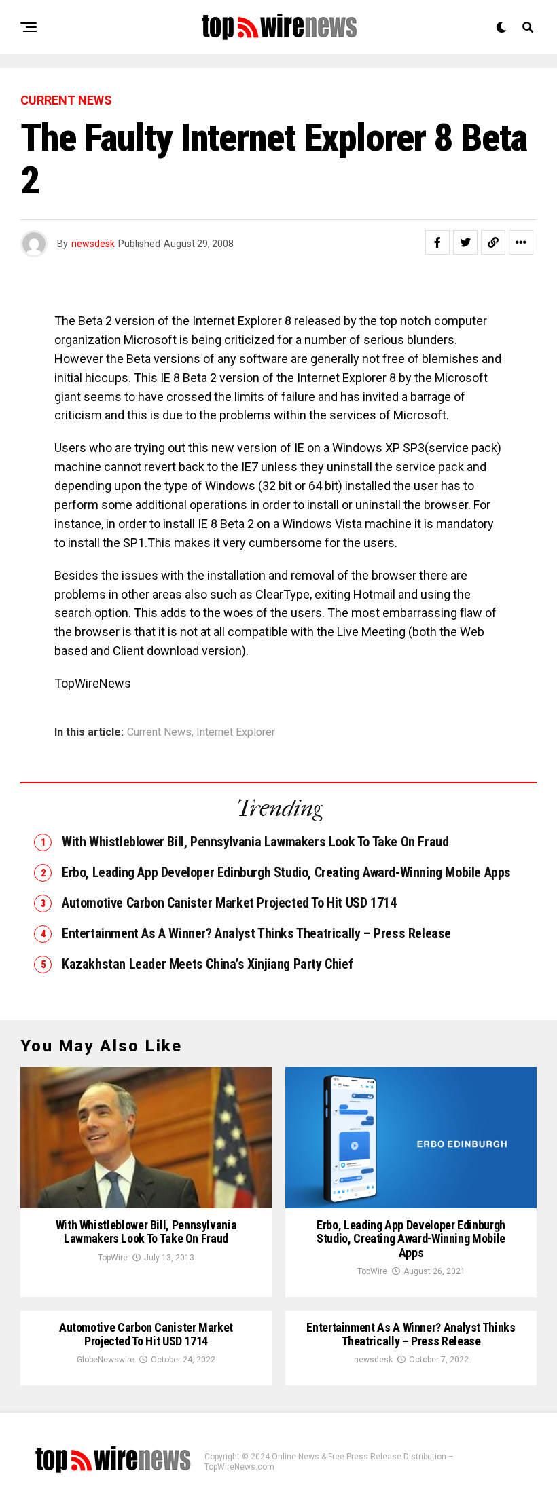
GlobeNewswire (105, 1359)
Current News (159, 732)
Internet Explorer (235, 732)
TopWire (113, 1258)
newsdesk (93, 243)
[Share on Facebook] (437, 242)
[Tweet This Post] (465, 242)
